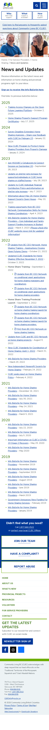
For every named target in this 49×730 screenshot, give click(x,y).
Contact (7, 616)
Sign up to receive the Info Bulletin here (22, 89)
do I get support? (40, 15)
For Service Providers (15, 610)
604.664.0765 (13, 694)
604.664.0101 (15, 689)
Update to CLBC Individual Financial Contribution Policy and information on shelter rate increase (26, 188)
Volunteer (8, 605)
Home (5, 578)
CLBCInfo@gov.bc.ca (12, 698)
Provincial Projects (13, 594)
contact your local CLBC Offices (26, 530)
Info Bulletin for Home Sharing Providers (27, 358)
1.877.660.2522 (26, 527)
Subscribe (8, 708)
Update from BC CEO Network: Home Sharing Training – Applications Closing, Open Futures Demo (27, 248)
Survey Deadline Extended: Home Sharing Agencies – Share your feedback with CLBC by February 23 (27, 135)
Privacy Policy (10, 705)
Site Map (32, 705)
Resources (8, 599)
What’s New (9, 589)
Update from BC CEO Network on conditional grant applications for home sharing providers (30, 292)
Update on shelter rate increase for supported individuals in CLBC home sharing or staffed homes (25, 177)
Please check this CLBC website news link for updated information (28, 231)
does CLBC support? (9, 15)
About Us (7, 583)
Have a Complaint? (24, 554)
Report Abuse (24, 566)
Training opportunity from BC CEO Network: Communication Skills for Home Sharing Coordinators (27, 210)
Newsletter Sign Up (17, 641)
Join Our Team (24, 541)
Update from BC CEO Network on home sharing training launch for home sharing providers (30, 321)
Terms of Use (22, 705)
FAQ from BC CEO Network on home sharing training (30, 331)
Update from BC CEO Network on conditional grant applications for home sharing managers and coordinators (30, 279)
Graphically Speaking (29, 711)
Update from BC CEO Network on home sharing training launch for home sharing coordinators (30, 310)
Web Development (11, 711)
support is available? (24, 15)
